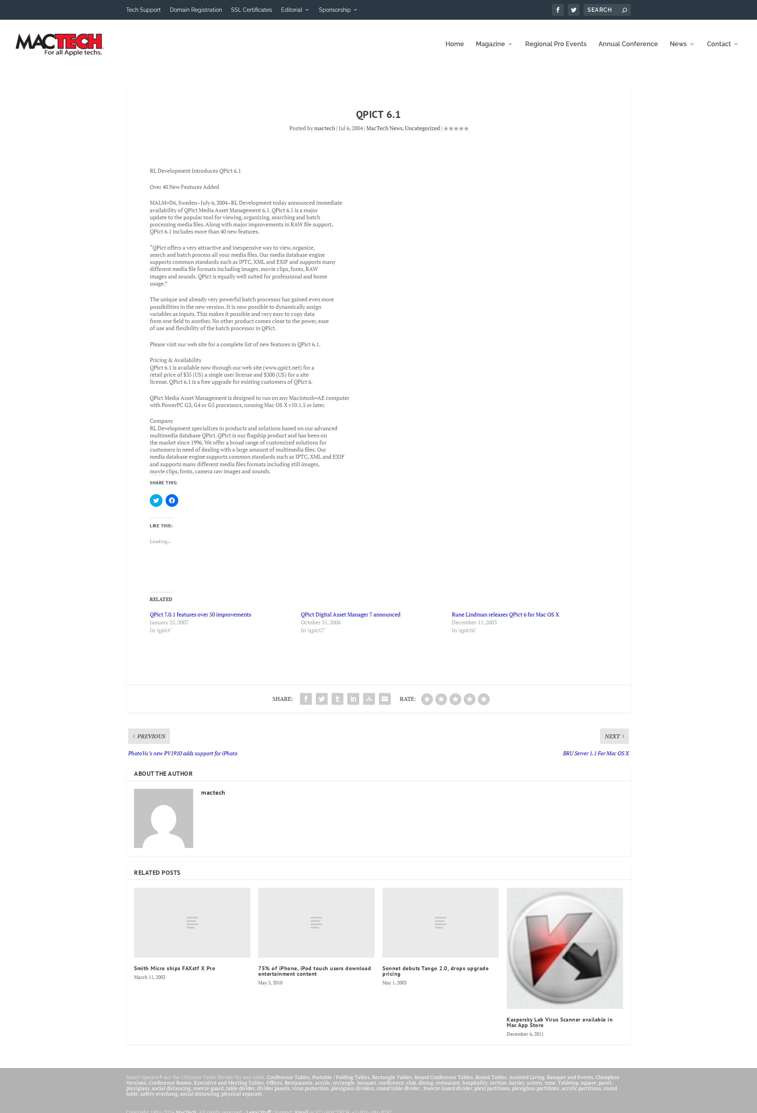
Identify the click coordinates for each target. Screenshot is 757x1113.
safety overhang (159, 1093)
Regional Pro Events (556, 44)
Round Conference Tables (443, 1077)
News (678, 44)
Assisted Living (526, 1077)
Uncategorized (422, 128)
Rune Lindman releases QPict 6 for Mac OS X (505, 614)
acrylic (322, 1082)
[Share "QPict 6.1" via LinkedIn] (353, 699)
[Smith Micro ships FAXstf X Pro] (192, 923)
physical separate (242, 1093)
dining (425, 1082)
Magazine (490, 44)
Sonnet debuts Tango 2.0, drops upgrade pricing (435, 971)
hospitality (474, 1082)
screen (534, 1082)
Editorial (291, 10)
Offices (274, 1082)
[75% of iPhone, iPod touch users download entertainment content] (316, 923)
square (588, 1082)
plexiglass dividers (352, 1088)
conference (391, 1082)
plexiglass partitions (535, 1088)
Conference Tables (288, 1077)
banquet (366, 1082)
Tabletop (568, 1082)
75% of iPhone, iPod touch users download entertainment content (314, 971)
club (411, 1082)
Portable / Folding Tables (341, 1077)
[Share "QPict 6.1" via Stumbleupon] (369, 699)
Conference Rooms (170, 1082)
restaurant (448, 1082)
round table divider (399, 1088)
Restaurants (299, 1082)
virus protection (310, 1088)
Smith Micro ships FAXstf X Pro (174, 968)
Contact (719, 44)
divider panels (273, 1088)
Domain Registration (196, 10)
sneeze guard (208, 1088)
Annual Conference (628, 44)
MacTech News (384, 128)
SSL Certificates (251, 10)
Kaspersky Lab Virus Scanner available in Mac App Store (560, 1022)
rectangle (344, 1082)
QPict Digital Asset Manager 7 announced (351, 614)
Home (455, 44)
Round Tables (491, 1077)
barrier (516, 1082)
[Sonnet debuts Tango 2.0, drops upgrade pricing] (440, 923)
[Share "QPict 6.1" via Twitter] (322, 699)
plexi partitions (492, 1088)
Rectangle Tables (392, 1077)
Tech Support (143, 10)
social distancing (171, 1088)
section (498, 1082)
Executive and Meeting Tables (229, 1082)
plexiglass (137, 1088)
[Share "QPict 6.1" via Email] (385, 699)
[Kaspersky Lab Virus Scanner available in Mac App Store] (565, 948)
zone (550, 1082)
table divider (240, 1088)
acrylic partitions (581, 1088)
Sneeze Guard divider (447, 1088)
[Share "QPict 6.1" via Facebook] (306, 699)
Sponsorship (335, 10)
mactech (324, 128)
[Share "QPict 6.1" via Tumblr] (337, 699)
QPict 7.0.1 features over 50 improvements (200, 614)
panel (605, 1082)
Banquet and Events (570, 1077)
